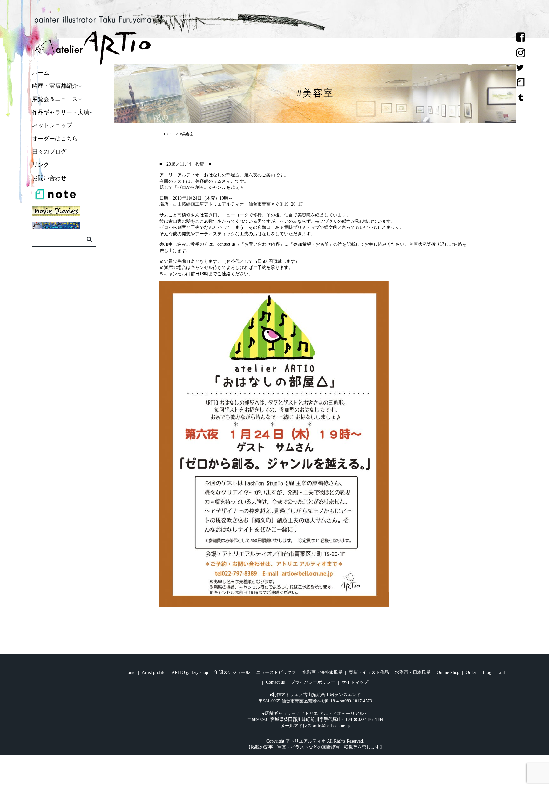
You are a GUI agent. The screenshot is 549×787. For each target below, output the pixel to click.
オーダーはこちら (55, 138)
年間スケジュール (232, 672)
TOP (167, 134)
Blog (487, 672)
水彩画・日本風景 (412, 672)
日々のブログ (49, 151)
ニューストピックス (276, 672)
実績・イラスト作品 (369, 672)
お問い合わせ (49, 178)
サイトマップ (355, 682)
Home (130, 672)
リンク (40, 165)
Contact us (275, 682)
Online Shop (448, 672)
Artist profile (153, 672)
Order (471, 672)
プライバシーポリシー (313, 682)
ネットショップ (52, 125)
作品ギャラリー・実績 (60, 112)
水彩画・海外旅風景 (322, 672)
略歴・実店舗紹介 (55, 86)
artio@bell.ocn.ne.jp (331, 725)
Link (501, 672)
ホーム (40, 73)
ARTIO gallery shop (190, 672)
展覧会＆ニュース (55, 99)
